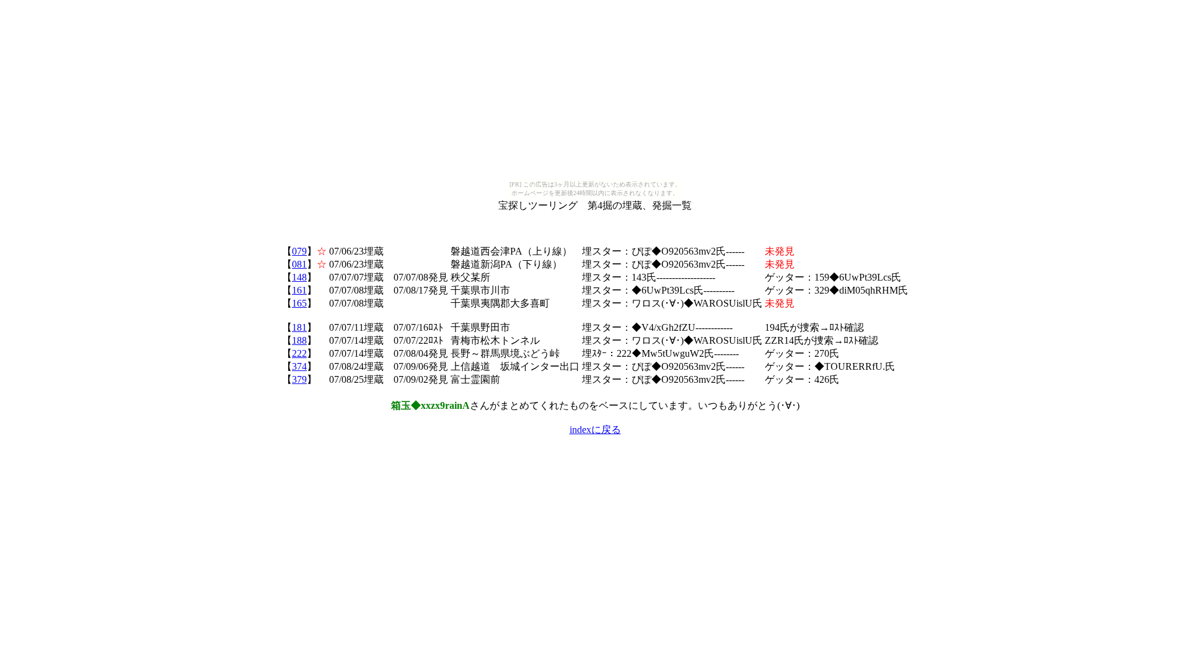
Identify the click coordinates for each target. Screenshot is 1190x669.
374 (299, 366)
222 (299, 353)
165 (299, 303)
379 (299, 379)
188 (299, 340)
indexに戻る (595, 429)
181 (299, 327)
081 (299, 264)
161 (299, 290)
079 (299, 251)
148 (299, 277)
